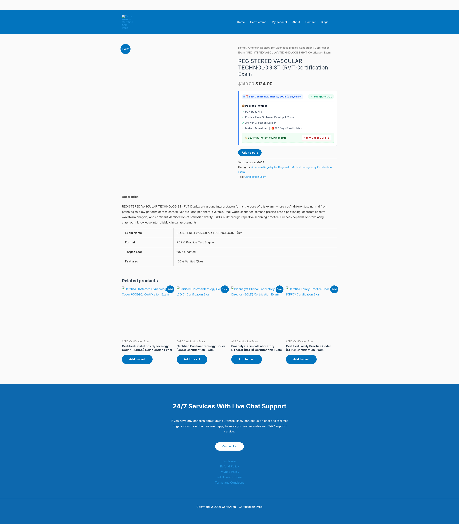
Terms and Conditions (229, 482)
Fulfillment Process (230, 477)
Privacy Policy (229, 472)
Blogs (324, 22)
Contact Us (229, 446)
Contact (310, 22)
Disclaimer (229, 461)
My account (279, 22)
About (296, 22)
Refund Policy (229, 466)
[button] (336, 22)
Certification (258, 22)
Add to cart (250, 152)
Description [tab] (130, 197)
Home (241, 22)
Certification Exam (255, 176)
